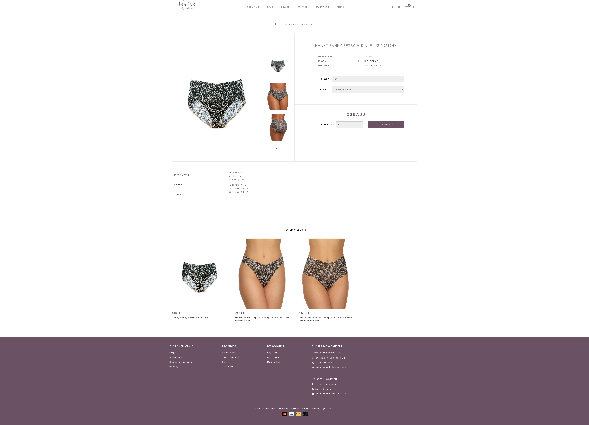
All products (229, 352)
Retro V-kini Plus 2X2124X (300, 24)
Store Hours (176, 357)
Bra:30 (285, 7)
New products (230, 357)
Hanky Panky (371, 60)
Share (178, 184)
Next (277, 149)
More (340, 7)
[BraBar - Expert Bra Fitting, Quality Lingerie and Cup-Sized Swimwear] (187, 5)
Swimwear (322, 7)
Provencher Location (326, 352)
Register (272, 352)
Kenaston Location (324, 379)
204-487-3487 (324, 388)
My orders (273, 357)
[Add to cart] (175, 323)
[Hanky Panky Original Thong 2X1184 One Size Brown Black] (263, 273)
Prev (277, 44)
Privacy (173, 366)
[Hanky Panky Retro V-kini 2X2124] (199, 273)
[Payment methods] (284, 413)
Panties (303, 7)
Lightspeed (327, 408)
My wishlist (273, 362)
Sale (224, 362)
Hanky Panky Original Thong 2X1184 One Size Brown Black (262, 319)
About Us (253, 7)
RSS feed (227, 366)
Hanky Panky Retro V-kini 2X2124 (192, 317)
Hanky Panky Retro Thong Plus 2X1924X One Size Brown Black (325, 319)
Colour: (323, 89)
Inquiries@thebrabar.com (331, 367)
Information (182, 174)
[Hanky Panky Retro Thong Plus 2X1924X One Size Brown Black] (326, 273)
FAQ (171, 352)
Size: (325, 79)
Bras (270, 7)
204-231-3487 (323, 362)
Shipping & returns (180, 362)
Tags (177, 194)
